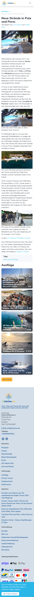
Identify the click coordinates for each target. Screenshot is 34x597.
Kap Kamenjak (6, 454)
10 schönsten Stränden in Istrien (18, 238)
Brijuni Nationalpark (8, 457)
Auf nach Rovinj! (7, 466)
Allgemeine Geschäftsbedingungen (14, 537)
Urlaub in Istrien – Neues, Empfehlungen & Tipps (16, 521)
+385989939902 (7, 434)
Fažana (4, 451)
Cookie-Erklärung (7, 543)
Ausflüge (4, 475)
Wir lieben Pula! (7, 463)
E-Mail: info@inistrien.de (10, 428)
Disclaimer (5, 550)
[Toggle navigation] (30, 3)
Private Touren (7, 478)
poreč (5, 259)
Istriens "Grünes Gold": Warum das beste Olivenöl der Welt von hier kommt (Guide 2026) (16, 503)
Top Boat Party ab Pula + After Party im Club (16, 515)
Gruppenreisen (7, 481)
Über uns (4, 534)
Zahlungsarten (7, 547)
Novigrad (4, 447)
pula (9, 259)
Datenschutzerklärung (9, 540)
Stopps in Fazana (22, 252)
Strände (15, 259)
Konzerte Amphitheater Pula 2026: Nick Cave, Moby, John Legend (16, 510)
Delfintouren (6, 484)
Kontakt (4, 531)
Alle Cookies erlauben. (10, 594)
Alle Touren (7, 379)
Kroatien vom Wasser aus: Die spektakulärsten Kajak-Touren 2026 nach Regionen (15, 495)
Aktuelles (5, 11)
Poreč (3, 460)
